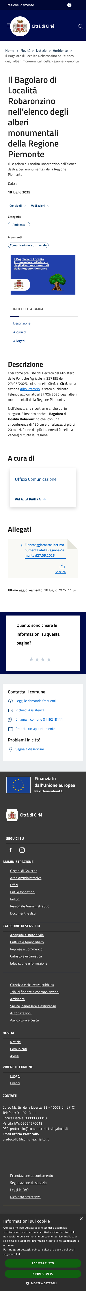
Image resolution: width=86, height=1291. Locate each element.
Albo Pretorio (30, 389)
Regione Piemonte (20, 5)
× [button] (81, 1219)
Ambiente (60, 50)
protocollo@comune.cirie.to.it (26, 1139)
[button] (43, 1283)
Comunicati (18, 1049)
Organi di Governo (23, 870)
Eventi (15, 1083)
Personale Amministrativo (29, 906)
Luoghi (15, 1076)
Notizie (41, 50)
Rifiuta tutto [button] (42, 1274)
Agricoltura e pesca (24, 1020)
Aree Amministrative (25, 877)
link (18, 1254)
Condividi (15, 205)
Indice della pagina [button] (28, 309)
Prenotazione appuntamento (31, 1175)
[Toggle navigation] (8, 24)
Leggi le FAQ (19, 1189)
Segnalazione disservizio (28, 1182)
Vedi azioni (38, 205)
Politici (15, 899)
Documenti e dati (23, 913)
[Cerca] (80, 26)
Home (9, 50)
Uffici (14, 885)
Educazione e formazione (28, 963)
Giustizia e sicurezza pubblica (32, 984)
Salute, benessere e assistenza (33, 1006)
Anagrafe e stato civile (27, 935)
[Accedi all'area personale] (69, 5)
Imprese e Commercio (26, 949)
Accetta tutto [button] (43, 1263)
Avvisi (14, 1056)
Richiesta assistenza (25, 1196)
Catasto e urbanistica (26, 956)
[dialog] (43, 1252)
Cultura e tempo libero (27, 942)
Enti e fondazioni (22, 892)
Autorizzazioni (21, 1013)
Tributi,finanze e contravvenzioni (34, 991)
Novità (25, 50)
